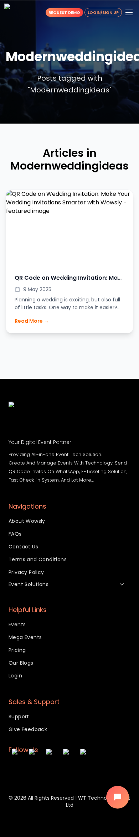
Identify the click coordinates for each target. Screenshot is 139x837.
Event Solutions (28, 584)
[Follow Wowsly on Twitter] (51, 768)
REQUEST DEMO (64, 12)
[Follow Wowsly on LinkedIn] (85, 768)
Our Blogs (21, 662)
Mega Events (25, 637)
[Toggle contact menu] (117, 797)
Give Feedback (28, 729)
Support (19, 716)
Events (17, 624)
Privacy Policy (26, 572)
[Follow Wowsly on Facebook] (34, 768)
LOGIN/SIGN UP (103, 12)
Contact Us (23, 546)
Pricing (17, 650)
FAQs (15, 533)
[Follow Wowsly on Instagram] (17, 768)
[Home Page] (17, 12)
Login (15, 675)
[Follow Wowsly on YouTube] (68, 768)
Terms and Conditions (38, 559)
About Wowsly (27, 521)
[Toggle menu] (129, 12)
